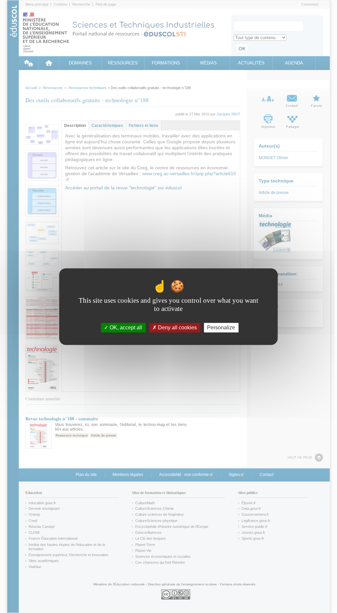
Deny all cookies (177, 327)
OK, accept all (125, 327)
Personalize (221, 327)
